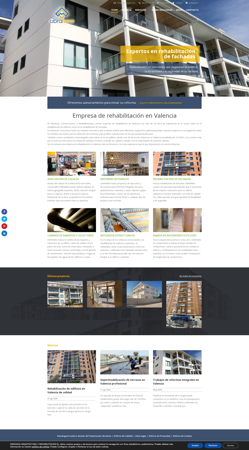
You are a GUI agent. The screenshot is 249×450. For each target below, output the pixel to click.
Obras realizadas (162, 9)
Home (114, 9)
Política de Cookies (182, 436)
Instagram (193, 2)
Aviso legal (140, 436)
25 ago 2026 (52, 398)
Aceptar (195, 445)
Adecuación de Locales (63, 179)
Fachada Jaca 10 (184, 294)
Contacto (192, 9)
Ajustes (230, 445)
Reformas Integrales (114, 179)
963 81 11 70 (148, 2)
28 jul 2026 (157, 390)
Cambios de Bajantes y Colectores (70, 235)
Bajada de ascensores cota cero (174, 235)
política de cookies (40, 446)
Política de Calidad (123, 436)
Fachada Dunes (144, 294)
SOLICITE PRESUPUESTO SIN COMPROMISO (161, 103)
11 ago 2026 (105, 390)
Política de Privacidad (159, 436)
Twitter (179, 2)
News (179, 9)
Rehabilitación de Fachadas (172, 179)
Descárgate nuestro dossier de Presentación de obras (84, 436)
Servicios (140, 9)
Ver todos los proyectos (190, 276)
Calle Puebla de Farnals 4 (105, 294)
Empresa (126, 9)
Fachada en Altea (65, 294)
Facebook (164, 2)
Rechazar (213, 445)
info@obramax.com (126, 2)
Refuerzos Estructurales (117, 235)
